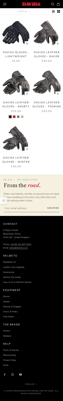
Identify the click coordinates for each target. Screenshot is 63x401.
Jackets (6, 301)
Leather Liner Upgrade (13, 267)
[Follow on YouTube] (20, 374)
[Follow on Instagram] (12, 374)
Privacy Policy (9, 360)
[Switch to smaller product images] (58, 11)
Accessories (8, 272)
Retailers (7, 335)
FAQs (5, 365)
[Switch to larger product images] (53, 11)
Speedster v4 (9, 262)
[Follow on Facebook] (4, 374)
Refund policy (9, 355)
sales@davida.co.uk (18, 247)
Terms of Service (11, 350)
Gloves (6, 296)
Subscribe (53, 208)
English (30, 384)
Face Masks (8, 316)
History (6, 330)
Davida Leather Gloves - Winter (16, 159)
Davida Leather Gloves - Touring (47, 104)
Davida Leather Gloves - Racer (47, 54)
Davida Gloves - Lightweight (16, 54)
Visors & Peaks (10, 311)
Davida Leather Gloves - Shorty (16, 104)
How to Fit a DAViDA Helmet (17, 282)
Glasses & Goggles (12, 306)
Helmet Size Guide (12, 277)
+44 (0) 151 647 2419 (20, 244)
